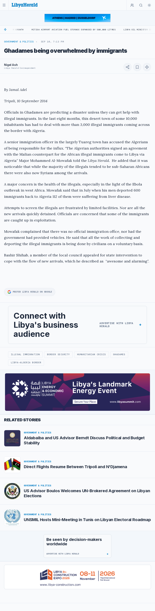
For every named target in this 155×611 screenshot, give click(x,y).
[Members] (132, 5)
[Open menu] (4, 5)
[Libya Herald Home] (24, 5)
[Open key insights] (147, 67)
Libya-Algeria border (26, 362)
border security (58, 354)
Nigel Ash (11, 64)
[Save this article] (137, 67)
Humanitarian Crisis (91, 354)
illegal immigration (25, 354)
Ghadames (119, 354)
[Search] (141, 5)
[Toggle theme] (149, 5)
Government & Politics (19, 41)
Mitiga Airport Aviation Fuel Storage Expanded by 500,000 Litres (62, 29)
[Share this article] (128, 67)
